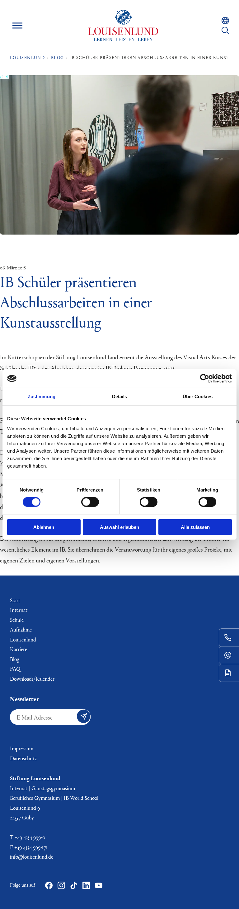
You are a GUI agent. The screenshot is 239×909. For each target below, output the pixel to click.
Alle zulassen (195, 526)
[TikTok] (73, 885)
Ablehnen (43, 526)
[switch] (90, 502)
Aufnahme (21, 629)
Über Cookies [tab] (198, 396)
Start (15, 600)
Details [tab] (119, 396)
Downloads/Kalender (32, 679)
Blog (14, 659)
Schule (17, 620)
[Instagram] (61, 885)
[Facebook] (49, 885)
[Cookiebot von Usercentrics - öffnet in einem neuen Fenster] (204, 378)
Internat (18, 610)
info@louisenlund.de (31, 856)
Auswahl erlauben (119, 526)
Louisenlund (123, 25)
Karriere (18, 649)
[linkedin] (86, 885)
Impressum (21, 748)
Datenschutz (23, 758)
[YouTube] (98, 885)
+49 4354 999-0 (30, 837)
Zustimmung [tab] (41, 396)
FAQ (15, 669)
